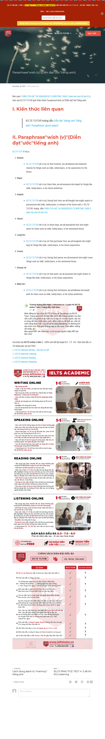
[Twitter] (76, 682)
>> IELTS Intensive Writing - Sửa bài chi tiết (30, 350)
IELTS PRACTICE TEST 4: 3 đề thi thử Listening (72, 673)
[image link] (8, 33)
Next (55, 668)
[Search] (80, 33)
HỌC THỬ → (93, 33)
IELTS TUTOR (18, 151)
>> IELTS (16, 361)
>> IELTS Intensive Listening (24, 353)
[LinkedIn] (82, 682)
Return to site (19, 682)
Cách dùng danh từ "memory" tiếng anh (29, 673)
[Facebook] (70, 682)
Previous (17, 668)
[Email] (88, 682)
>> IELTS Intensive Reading (24, 357)
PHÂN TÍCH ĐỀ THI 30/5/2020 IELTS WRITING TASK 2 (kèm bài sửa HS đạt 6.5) (55, 96)
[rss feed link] (91, 682)
